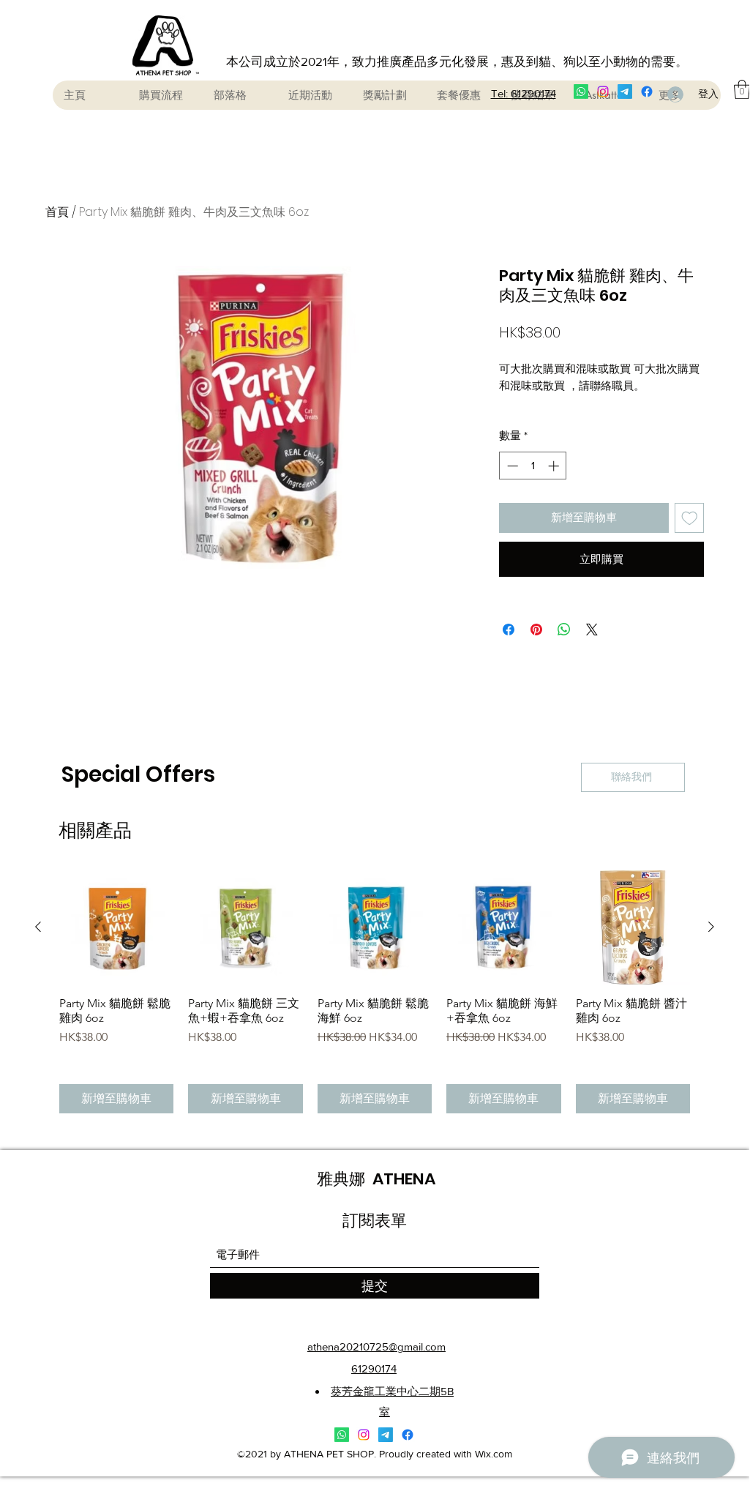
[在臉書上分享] (508, 629)
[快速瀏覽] (116, 927)
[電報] (625, 91)
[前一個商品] (38, 926)
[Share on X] (592, 629)
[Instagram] (603, 91)
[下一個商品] (711, 926)
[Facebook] (647, 91)
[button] (742, 89)
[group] (374, 992)
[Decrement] (511, 465)
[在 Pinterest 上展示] (536, 629)
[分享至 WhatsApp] (564, 629)
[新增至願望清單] (690, 518)
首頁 (57, 211)
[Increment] (555, 465)
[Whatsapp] (581, 91)
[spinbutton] (533, 465)
